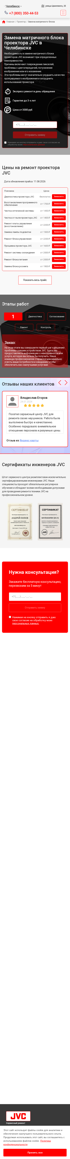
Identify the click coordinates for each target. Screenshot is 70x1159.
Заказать (59, 196)
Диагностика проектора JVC (19, 196)
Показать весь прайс (35, 280)
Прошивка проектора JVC (18, 246)
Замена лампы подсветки (17, 232)
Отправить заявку (35, 135)
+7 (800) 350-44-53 (23, 13)
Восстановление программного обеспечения (20, 203)
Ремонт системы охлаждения (19, 252)
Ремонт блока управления (17, 239)
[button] (59, 382)
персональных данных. (34, 145)
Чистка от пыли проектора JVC (20, 217)
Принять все (35, 1152)
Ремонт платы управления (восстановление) (18, 225)
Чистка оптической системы (19, 211)
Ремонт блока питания (16, 259)
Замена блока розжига (16, 266)
